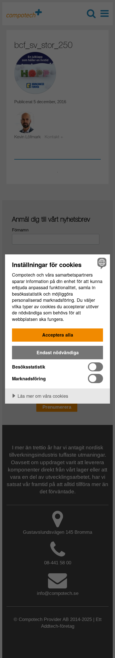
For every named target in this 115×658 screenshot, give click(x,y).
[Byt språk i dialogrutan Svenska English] (101, 263)
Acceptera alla (57, 335)
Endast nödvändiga (58, 352)
